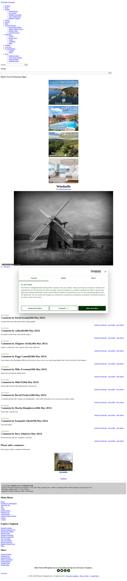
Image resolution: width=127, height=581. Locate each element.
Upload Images (5, 510)
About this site (5, 505)
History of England (7, 559)
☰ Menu (7, 6)
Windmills (63, 478)
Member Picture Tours (8, 544)
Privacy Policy (84, 576)
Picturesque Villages (15, 27)
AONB (11, 36)
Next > (8, 266)
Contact (3, 519)
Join (2, 507)
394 (5, 266)
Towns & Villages (10, 25)
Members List (5, 512)
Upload (7, 20)
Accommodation (10, 49)
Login (3, 509)
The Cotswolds (5, 539)
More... (11, 43)
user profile (111, 325)
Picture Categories (6, 542)
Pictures (7, 9)
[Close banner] (105, 271)
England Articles (14, 56)
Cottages (11, 50)
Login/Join (8, 47)
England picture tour (64, 189)
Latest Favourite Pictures (8, 516)
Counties (7, 45)
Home (7, 8)
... (2, 266)
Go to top (4, 573)
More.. (7, 54)
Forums (3, 518)
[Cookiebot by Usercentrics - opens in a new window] (92, 271)
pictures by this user (100, 325)
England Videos (14, 59)
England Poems (14, 61)
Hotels (11, 52)
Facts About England (15, 57)
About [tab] (93, 278)
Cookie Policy (94, 576)
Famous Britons (6, 561)
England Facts (5, 556)
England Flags (5, 563)
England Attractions (7, 535)
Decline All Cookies (35, 308)
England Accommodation (9, 503)
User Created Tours (15, 16)
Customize (62, 308)
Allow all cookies (92, 308)
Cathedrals (12, 41)
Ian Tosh (17, 264)
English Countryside (7, 537)
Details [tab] (63, 278)
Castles (11, 40)
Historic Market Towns (16, 29)
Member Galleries (14, 18)
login (6, 449)
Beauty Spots (13, 38)
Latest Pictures (13, 11)
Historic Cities (13, 31)
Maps (6, 24)
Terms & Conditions (72, 576)
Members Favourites (15, 15)
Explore (7, 22)
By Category (13, 13)
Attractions (8, 34)
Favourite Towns (14, 33)
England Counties (6, 528)
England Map (5, 565)
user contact (120, 325)
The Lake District (6, 540)
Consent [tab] (34, 278)
